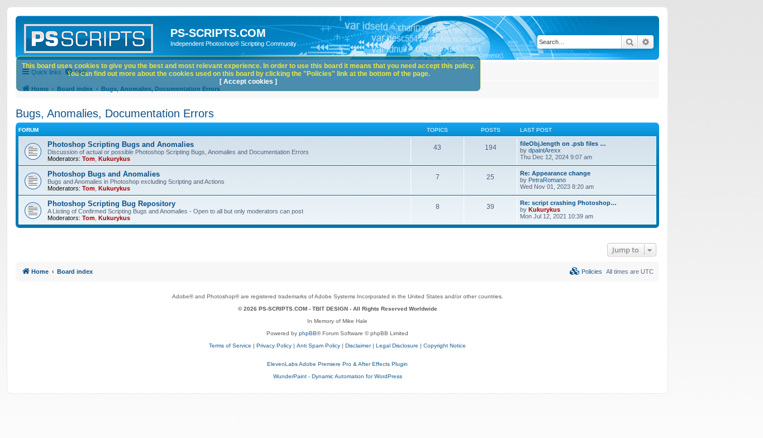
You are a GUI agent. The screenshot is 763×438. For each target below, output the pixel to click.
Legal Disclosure (397, 345)
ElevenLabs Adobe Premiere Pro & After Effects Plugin (337, 364)
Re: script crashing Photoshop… (568, 202)
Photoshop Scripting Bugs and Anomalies (120, 144)
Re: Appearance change (555, 173)
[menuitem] (586, 271)
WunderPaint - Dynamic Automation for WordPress (337, 376)
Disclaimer (358, 345)
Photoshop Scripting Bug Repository (111, 203)
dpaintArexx (544, 150)
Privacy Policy (274, 345)
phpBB (308, 333)
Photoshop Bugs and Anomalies (103, 174)
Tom (88, 158)
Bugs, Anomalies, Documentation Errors (115, 113)
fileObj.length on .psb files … (563, 143)
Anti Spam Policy (318, 345)
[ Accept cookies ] (248, 81)
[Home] (94, 36)
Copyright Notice (444, 345)
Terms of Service (230, 345)
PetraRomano (547, 180)
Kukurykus (114, 158)
